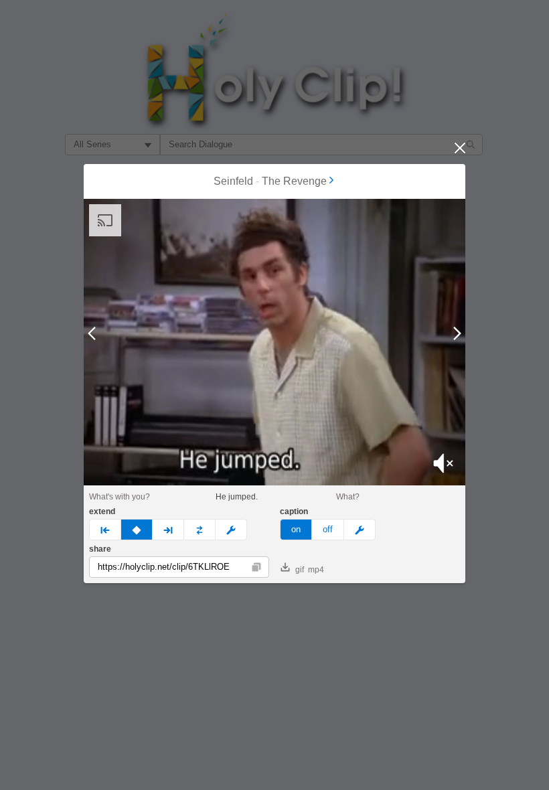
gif (299, 569)
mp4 (316, 569)
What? (348, 496)
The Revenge (294, 181)
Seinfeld (233, 181)
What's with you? (119, 496)
